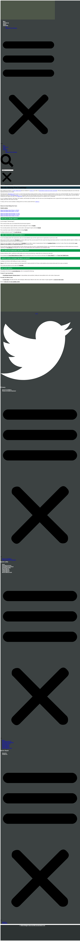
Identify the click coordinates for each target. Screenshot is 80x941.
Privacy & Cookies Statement (9, 390)
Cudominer (23, 243)
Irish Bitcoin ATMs (6, 567)
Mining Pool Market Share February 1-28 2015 (9, 210)
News (3, 564)
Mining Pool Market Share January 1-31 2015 (9, 211)
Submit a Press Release (11, 28)
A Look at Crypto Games (59, 279)
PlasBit (33, 225)
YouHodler (21, 265)
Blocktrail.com (11, 193)
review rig (32, 190)
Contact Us (4, 754)
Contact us (6, 22)
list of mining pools (14, 195)
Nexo (1, 263)
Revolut (17, 239)
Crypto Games (6, 279)
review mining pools (17, 190)
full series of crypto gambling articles (12, 281)
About (4, 24)
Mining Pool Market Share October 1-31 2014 (9, 215)
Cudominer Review (51, 243)
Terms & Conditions (7, 389)
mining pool (19, 196)
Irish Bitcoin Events (6, 565)
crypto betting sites (16, 271)
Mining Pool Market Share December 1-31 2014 (10, 213)
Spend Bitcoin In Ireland (7, 566)
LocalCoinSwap (17, 232)
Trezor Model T (51, 255)
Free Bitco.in (9, 247)
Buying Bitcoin (5, 568)
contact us (37, 201)
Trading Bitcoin (5, 571)
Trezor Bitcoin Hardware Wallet (15, 255)
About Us (4, 753)
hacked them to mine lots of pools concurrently (48, 190)
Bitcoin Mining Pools (7, 572)
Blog (4, 21)
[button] (28, 87)
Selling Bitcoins (6, 570)
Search (12, 168)
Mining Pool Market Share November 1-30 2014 (10, 214)
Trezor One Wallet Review (63, 255)
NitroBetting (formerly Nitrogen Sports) (11, 275)
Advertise (5, 25)
